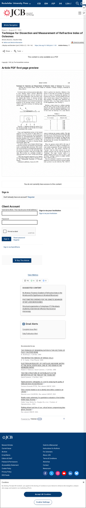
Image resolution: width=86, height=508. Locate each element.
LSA (68, 3)
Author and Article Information (13, 42)
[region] (43, 493)
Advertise (46, 462)
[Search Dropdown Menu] (77, 3)
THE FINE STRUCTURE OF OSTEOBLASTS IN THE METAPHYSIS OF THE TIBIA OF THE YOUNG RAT (38, 374)
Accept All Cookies (43, 494)
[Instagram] (58, 473)
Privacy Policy (6, 472)
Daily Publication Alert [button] (30, 333)
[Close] (83, 482)
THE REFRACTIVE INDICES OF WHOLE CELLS (37, 358)
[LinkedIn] (70, 473)
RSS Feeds (5, 475)
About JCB (47, 455)
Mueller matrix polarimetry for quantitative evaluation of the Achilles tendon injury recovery (43, 398)
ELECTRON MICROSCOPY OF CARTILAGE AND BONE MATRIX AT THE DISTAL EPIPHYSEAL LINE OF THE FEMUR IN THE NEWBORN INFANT (42, 365)
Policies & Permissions (10, 462)
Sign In (6, 239)
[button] (7, 51)
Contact (46, 465)
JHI (60, 3)
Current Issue (6, 448)
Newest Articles (7, 445)
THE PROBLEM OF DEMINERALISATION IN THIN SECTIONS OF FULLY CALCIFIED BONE (43, 351)
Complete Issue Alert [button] (30, 329)
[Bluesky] (76, 473)
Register (31, 197)
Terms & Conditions (50, 458)
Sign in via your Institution (48, 213)
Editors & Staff (7, 458)
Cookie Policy (6, 468)
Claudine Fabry (17, 40)
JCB (39, 3)
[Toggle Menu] (79, 13)
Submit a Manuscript (50, 445)
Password (5, 219)
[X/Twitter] (51, 473)
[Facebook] (45, 473)
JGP (53, 3)
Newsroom (47, 468)
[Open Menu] (17, 3)
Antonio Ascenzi (7, 40)
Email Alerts (6, 455)
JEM (46, 3)
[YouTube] (64, 473)
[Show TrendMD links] (64, 419)
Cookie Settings (43, 502)
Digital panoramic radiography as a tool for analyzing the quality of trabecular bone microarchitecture (42, 383)
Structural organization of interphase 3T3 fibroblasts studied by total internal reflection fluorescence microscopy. (41, 308)
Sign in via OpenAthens (12, 247)
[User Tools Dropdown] (82, 3)
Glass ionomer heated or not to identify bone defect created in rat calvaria (42, 390)
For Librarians (48, 452)
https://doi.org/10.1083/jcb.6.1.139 (45, 45)
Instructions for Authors (51, 448)
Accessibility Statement (10, 465)
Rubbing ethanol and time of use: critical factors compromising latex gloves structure (43, 408)
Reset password (19, 238)
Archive (4, 452)
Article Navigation (11, 25)
